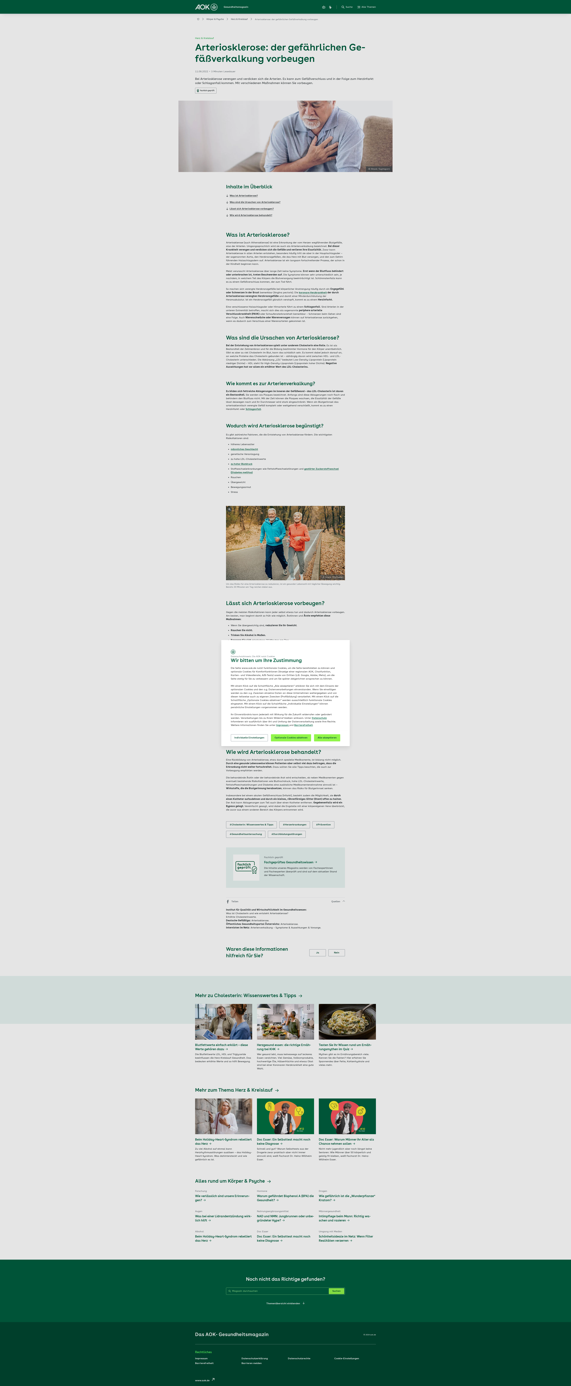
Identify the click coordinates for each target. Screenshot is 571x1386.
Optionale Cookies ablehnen (291, 738)
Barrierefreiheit (303, 725)
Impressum (282, 725)
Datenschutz (319, 718)
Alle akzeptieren (327, 738)
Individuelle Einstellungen (249, 738)
